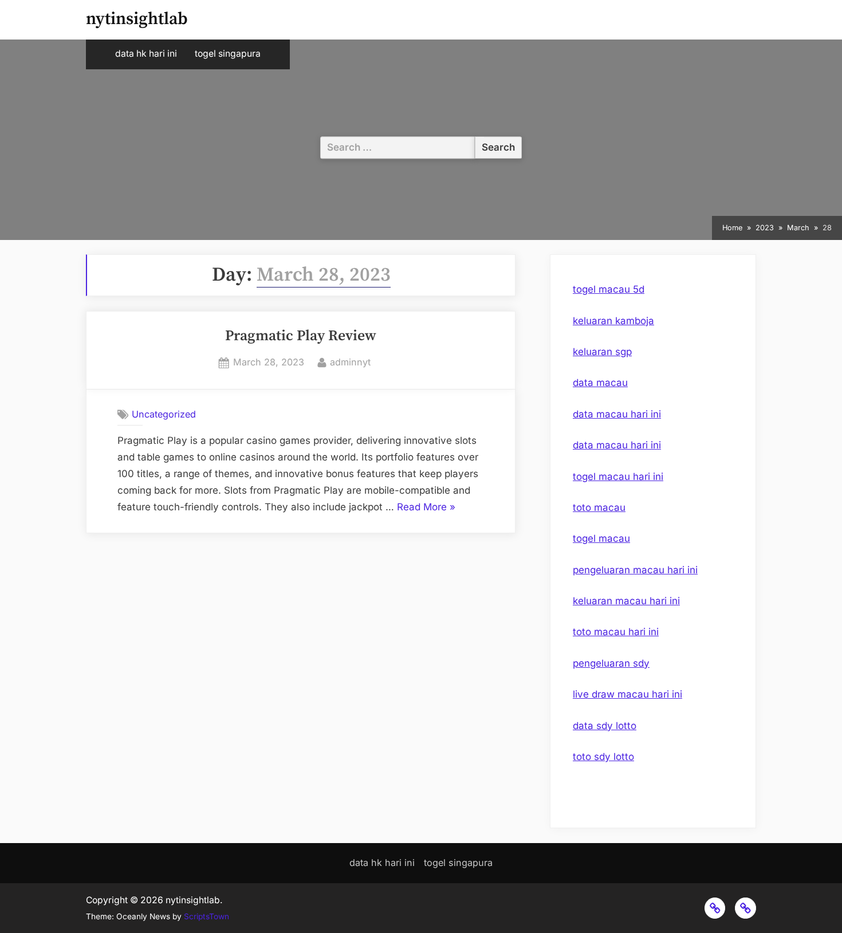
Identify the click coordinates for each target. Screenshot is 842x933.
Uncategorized (164, 414)
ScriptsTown (206, 916)
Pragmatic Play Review (300, 336)
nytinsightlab (137, 19)
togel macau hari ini (618, 476)
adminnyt (350, 362)
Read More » (426, 508)
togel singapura (228, 53)
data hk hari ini (146, 53)
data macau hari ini (617, 414)
